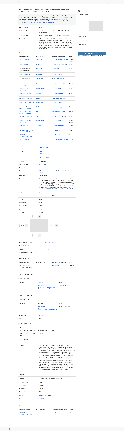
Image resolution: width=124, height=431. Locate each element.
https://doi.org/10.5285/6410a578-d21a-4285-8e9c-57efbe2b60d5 (36, 22)
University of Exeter (24, 60)
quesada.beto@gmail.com (59, 78)
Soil (41, 151)
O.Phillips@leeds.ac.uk (58, 74)
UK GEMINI (42, 399)
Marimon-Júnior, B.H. (41, 88)
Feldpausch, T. (40, 60)
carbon (42, 153)
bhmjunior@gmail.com (58, 88)
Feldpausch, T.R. (40, 64)
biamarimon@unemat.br (58, 84)
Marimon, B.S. (39, 84)
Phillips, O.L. (39, 74)
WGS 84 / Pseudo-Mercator (46, 242)
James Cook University (25, 98)
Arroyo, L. (38, 111)
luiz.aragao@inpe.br (57, 68)
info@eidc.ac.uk (56, 130)
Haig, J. (38, 116)
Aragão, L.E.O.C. (40, 68)
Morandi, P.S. (39, 102)
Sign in (108, 3)
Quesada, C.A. (39, 78)
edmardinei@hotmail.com (58, 93)
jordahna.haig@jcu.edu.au (59, 116)
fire (41, 146)
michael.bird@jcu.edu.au (58, 98)
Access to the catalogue (92, 53)
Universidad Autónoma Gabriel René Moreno (25, 107)
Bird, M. (38, 98)
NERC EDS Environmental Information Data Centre (26, 131)
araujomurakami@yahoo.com (59, 107)
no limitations (42, 164)
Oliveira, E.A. (39, 93)
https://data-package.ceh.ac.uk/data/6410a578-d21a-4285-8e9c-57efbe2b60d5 (47, 287)
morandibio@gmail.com (58, 102)
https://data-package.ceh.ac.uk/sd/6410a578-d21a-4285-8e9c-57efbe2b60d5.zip (47, 308)
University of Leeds (24, 74)
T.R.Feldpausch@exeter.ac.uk (60, 60)
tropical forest (44, 147)
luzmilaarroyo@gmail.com (58, 111)
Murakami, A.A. (40, 107)
